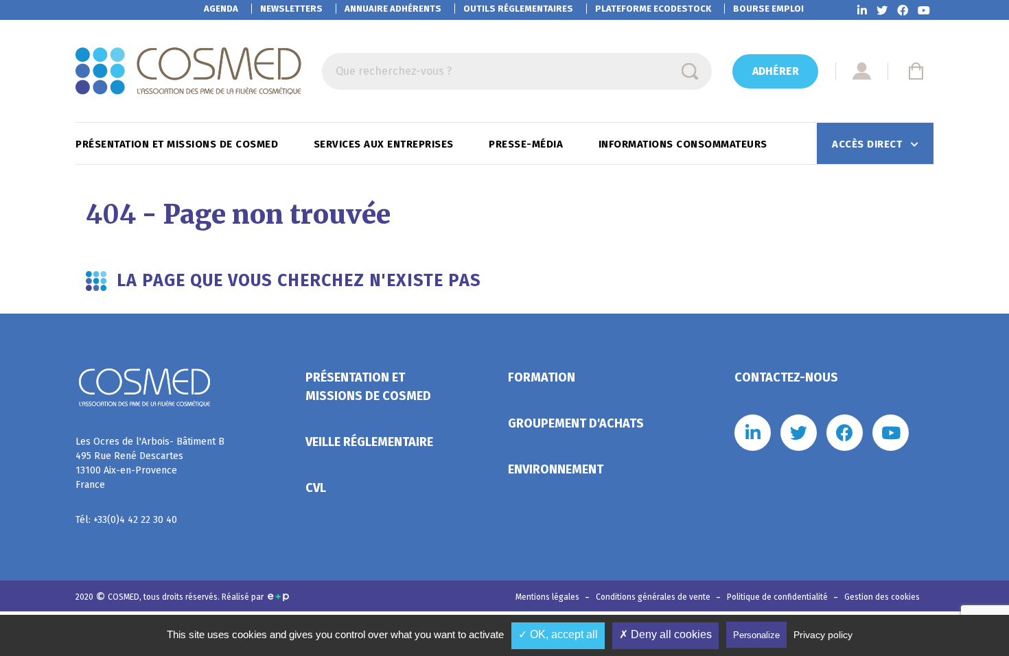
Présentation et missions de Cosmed (178, 144)
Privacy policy (823, 634)
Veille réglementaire (369, 441)
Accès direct (868, 144)
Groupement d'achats (576, 423)
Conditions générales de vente (654, 597)
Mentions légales (548, 597)
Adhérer (775, 71)
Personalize (756, 635)
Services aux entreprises (385, 144)
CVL (315, 487)
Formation (541, 377)
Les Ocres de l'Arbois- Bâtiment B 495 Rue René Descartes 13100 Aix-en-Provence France (150, 463)
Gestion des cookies (882, 597)
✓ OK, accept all (558, 634)
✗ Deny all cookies (665, 634)
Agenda (221, 8)
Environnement (555, 469)
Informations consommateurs (685, 144)
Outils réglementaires (518, 8)
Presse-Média (527, 144)
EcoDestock (653, 8)
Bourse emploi (768, 8)
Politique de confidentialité (778, 597)
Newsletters (291, 8)
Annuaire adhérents (393, 8)
